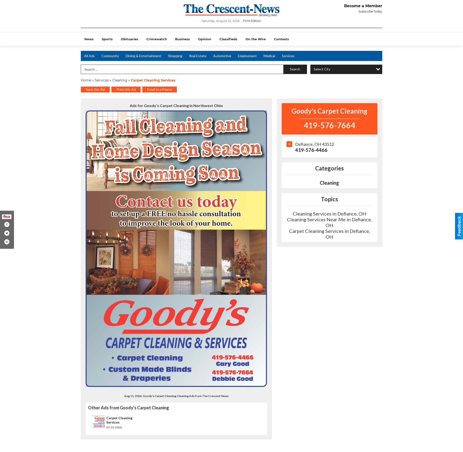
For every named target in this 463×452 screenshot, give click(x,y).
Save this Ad (95, 89)
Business (182, 39)
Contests (281, 39)
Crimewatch (156, 39)
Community (110, 56)
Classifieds (228, 39)
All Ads (89, 56)
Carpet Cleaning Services (119, 420)
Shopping (175, 56)
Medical (269, 56)
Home (86, 80)
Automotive (222, 56)
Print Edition (252, 21)
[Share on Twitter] (7, 233)
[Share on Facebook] (7, 224)
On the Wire (255, 39)
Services (288, 56)
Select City (322, 69)
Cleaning (119, 80)
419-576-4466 (311, 150)
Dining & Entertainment (143, 56)
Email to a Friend (159, 89)
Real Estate (197, 56)
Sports (107, 39)
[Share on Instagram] (7, 241)
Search (295, 69)
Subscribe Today (370, 11)
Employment (247, 56)
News (89, 39)
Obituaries (129, 39)
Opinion (204, 39)
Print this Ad (126, 89)
